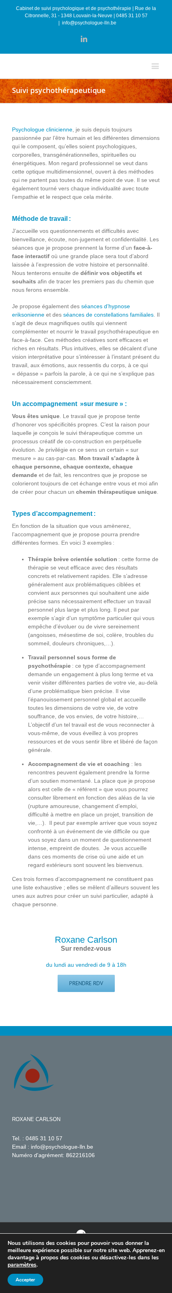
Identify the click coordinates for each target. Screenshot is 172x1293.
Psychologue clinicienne (42, 129)
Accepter (25, 1280)
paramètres (22, 1265)
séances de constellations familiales (108, 314)
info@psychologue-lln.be (89, 23)
